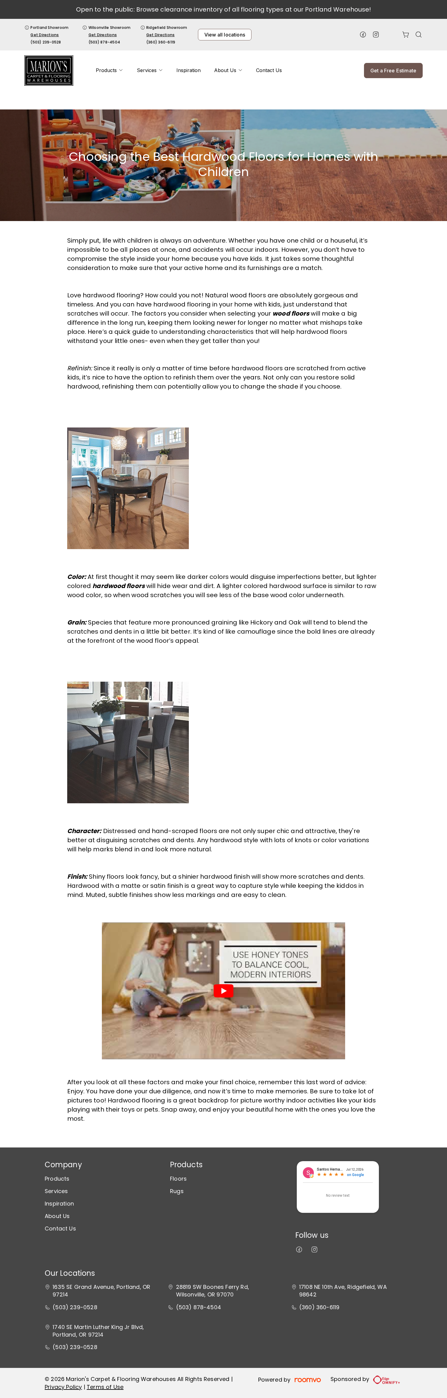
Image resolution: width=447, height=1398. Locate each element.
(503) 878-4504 (104, 42)
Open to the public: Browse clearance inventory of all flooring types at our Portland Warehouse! (223, 9)
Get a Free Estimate (393, 70)
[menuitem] (109, 70)
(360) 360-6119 (160, 42)
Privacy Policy (63, 1387)
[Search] (419, 35)
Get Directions (44, 34)
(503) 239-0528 (45, 42)
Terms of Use (105, 1387)
